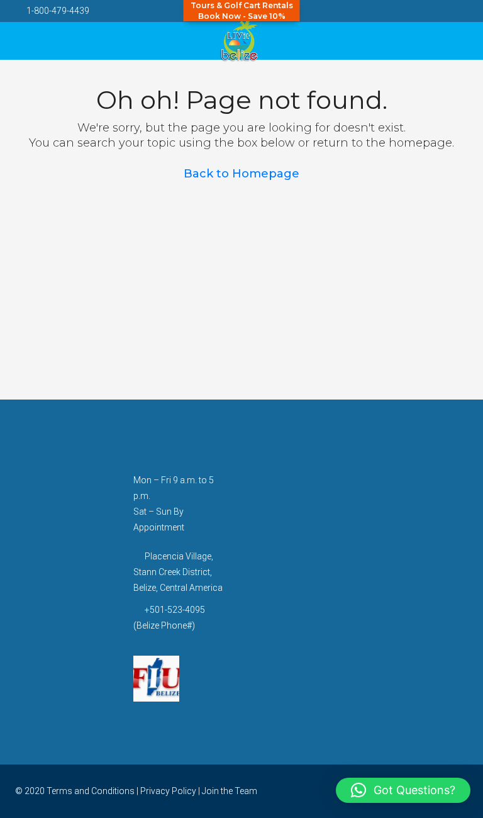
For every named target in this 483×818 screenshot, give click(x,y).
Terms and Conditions (91, 791)
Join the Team (229, 791)
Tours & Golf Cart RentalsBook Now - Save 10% (242, 11)
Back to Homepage (241, 174)
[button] (403, 790)
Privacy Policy (168, 791)
